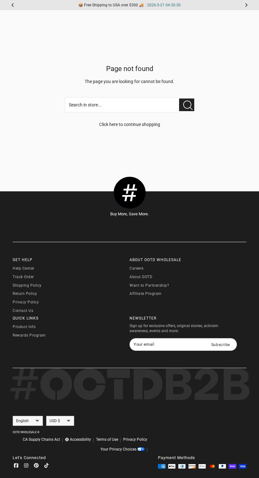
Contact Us (23, 310)
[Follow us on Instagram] (26, 466)
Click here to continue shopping (129, 124)
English (22, 421)
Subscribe (220, 345)
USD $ (55, 421)
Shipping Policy (27, 285)
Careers (137, 268)
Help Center (23, 268)
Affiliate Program (146, 293)
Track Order (23, 277)
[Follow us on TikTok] (46, 466)
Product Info (24, 327)
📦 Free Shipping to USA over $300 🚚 (129, 5)
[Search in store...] (186, 105)
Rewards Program (29, 335)
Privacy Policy (26, 302)
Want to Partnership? (149, 285)
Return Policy (25, 293)
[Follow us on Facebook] (16, 466)
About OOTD (141, 277)
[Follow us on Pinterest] (36, 466)
